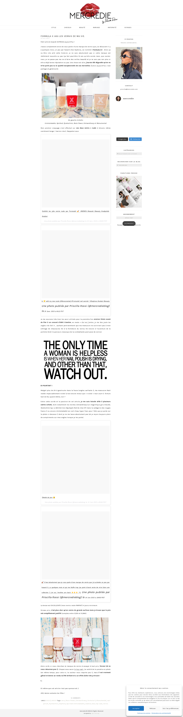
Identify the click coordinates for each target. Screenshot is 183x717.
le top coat (78, 669)
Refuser (153, 708)
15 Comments (75, 698)
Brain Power (70, 700)
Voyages (128, 27)
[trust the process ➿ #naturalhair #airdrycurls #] (122, 107)
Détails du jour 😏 (48, 497)
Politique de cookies (143, 713)
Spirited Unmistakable (76, 704)
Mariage (96, 27)
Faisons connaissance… (129, 42)
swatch (88, 704)
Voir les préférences (171, 708)
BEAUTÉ (48, 700)
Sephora (62, 704)
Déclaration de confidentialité (161, 713)
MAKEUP (54, 700)
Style (53, 27)
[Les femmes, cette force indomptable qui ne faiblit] (136, 107)
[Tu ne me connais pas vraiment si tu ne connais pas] (122, 123)
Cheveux (67, 27)
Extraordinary (81, 700)
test (93, 704)
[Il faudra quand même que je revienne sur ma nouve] (136, 123)
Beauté (82, 27)
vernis (105, 704)
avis (63, 700)
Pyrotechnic (53, 704)
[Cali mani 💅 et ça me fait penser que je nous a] (136, 132)
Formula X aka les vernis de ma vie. (63, 36)
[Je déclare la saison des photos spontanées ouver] (122, 132)
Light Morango (95, 713)
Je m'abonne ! (129, 223)
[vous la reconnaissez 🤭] (136, 115)
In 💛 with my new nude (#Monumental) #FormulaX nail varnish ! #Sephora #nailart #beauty (76, 301)
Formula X (97, 50)
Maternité (112, 27)
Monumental (101, 700)
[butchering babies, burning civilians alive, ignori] (122, 115)
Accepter (136, 708)
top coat (99, 704)
